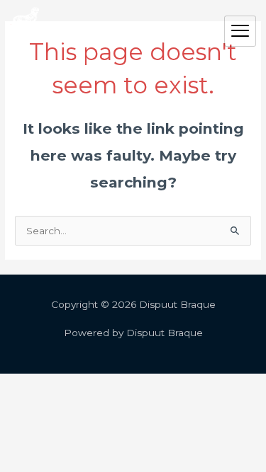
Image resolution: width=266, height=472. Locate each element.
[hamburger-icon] (240, 31)
